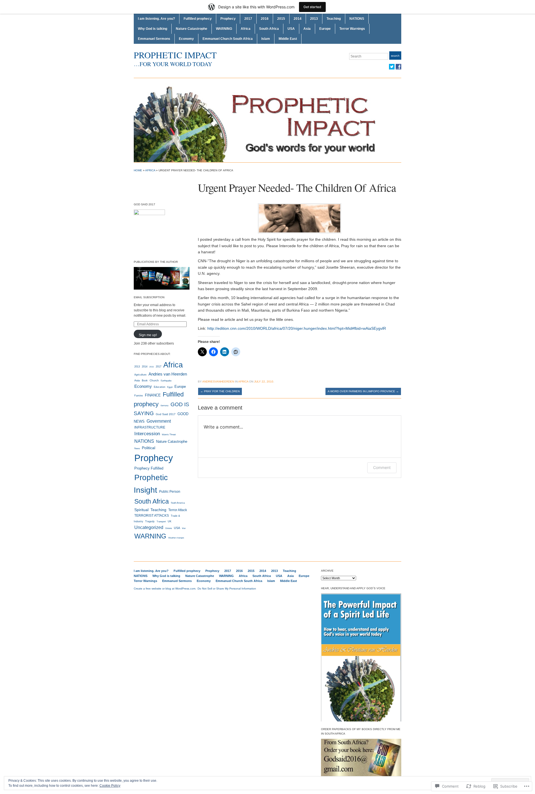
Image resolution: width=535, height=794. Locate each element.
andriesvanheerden (218, 381)
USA (291, 29)
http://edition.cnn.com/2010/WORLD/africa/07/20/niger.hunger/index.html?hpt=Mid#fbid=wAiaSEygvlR (296, 328)
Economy (186, 39)
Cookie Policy (109, 786)
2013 (314, 19)
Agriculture (140, 374)
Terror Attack (177, 510)
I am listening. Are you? (156, 19)
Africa (246, 29)
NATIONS (356, 19)
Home (138, 170)
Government (159, 421)
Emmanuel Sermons (154, 39)
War (184, 528)
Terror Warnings (352, 29)
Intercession (147, 433)
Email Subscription (149, 297)
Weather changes (176, 537)
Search (395, 55)
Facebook (398, 66)
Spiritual (141, 510)
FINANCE (153, 395)
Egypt (169, 387)
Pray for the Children (220, 391)
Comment (382, 467)
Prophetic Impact (175, 55)
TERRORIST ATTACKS (151, 516)
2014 (297, 19)
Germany (164, 406)
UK (169, 521)
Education (159, 387)
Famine (138, 395)
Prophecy (228, 19)
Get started (312, 7)
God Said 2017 (166, 414)
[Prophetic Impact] (267, 120)
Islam (265, 39)
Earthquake (166, 380)
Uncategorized (148, 527)
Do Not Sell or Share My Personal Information (227, 588)
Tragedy (150, 521)
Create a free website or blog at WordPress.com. (165, 588)
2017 (248, 19)
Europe (325, 29)
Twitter (392, 66)
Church (154, 380)
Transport (161, 521)
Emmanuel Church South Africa (228, 39)
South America (178, 503)
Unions (168, 528)
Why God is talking (152, 29)
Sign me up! (148, 335)
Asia (307, 29)
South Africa (269, 29)
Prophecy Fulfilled (148, 468)
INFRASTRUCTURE (149, 427)
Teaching (334, 19)
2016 (265, 19)
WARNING (224, 29)
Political (148, 448)
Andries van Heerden (168, 374)
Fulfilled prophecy (198, 19)
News (137, 448)
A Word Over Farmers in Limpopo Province (363, 391)
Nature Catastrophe (191, 29)
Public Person (169, 492)
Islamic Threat (169, 434)
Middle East (288, 39)
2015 (281, 19)
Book (145, 380)
